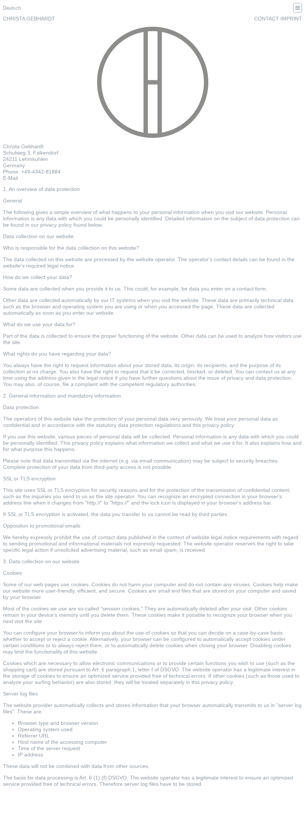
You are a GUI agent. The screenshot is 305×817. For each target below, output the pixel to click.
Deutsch (12, 8)
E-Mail (10, 178)
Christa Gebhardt (29, 19)
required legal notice (50, 266)
